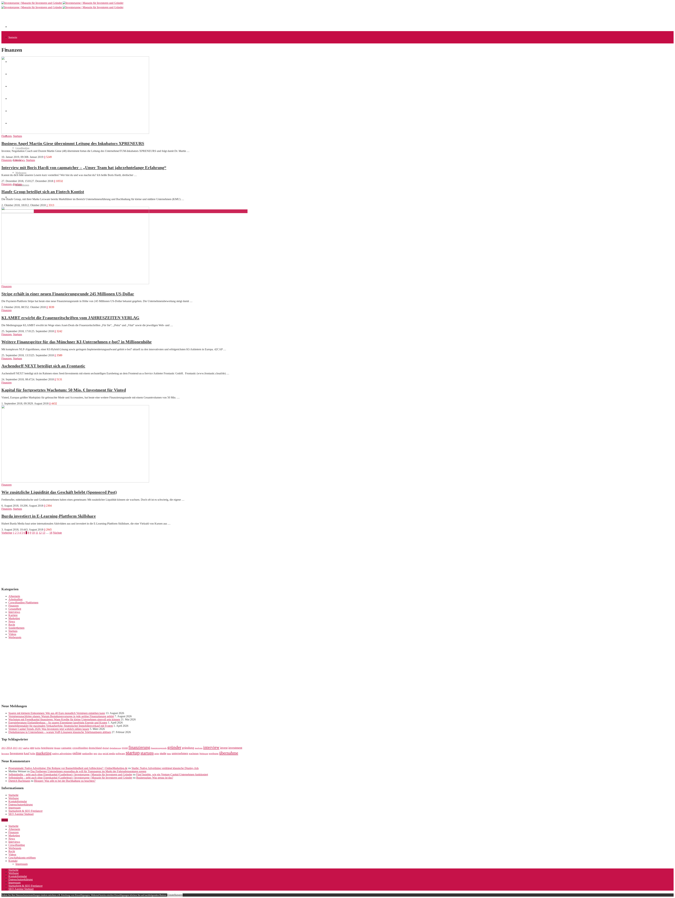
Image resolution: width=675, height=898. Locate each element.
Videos (12, 634)
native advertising (62, 753)
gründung (188, 747)
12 (40, 532)
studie (163, 753)
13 (43, 532)
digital (105, 748)
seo (95, 753)
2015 (15, 748)
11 (37, 532)
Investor (5, 753)
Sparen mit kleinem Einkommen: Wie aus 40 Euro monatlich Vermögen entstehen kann (56, 713)
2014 (9, 747)
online (76, 753)
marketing (44, 753)
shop (100, 753)
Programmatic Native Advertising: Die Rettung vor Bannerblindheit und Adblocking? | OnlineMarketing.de (67, 768)
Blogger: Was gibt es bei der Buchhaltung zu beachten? (64, 780)
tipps (169, 753)
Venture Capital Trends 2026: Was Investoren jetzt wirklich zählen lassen (48, 728)
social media (109, 753)
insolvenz (198, 748)
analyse (26, 748)
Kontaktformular (17, 801)
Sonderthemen (22, 185)
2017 (20, 748)
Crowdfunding (22, 148)
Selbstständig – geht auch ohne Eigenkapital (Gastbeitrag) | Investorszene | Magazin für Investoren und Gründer (70, 774)
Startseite (12, 37)
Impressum (14, 807)
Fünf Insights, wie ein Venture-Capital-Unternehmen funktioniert (172, 774)
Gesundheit (14, 608)
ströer (156, 753)
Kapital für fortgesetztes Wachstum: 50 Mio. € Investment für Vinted (63, 390)
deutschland (95, 747)
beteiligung (47, 747)
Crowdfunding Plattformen (23, 602)
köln (32, 753)
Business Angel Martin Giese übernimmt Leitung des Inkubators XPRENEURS (72, 143)
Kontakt (12, 860)
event (125, 747)
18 (50, 532)
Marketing (14, 618)
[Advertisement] (72, 20)
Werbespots (20, 172)
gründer (174, 747)
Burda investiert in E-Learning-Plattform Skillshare (48, 516)
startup (133, 752)
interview (211, 747)
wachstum (194, 753)
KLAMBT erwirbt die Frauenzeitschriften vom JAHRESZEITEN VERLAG (70, 317)
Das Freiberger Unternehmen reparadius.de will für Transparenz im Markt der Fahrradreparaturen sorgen (88, 771)
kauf (27, 753)
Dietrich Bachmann (19, 780)
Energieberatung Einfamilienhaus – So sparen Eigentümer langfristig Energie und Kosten (57, 722)
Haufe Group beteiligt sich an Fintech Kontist (42, 191)
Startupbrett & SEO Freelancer (25, 810)
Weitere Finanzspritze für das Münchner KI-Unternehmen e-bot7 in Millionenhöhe (76, 342)
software (120, 753)
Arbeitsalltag (15, 599)
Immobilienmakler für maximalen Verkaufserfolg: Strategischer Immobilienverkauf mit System (60, 725)
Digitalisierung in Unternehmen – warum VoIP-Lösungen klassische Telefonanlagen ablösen (59, 732)
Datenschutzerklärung (20, 804)
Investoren (16, 753)
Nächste (57, 532)
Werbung (13, 798)
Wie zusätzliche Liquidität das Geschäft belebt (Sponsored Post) (59, 492)
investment (235, 747)
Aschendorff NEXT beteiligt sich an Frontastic (43, 366)
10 (33, 532)
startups (147, 752)
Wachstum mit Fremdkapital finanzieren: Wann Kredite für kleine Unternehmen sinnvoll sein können (64, 719)
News (11, 621)
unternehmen (180, 753)
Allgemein (14, 596)
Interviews (19, 160)
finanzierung (139, 747)
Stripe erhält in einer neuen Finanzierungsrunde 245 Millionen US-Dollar (67, 294)
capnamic (66, 747)
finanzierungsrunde (159, 748)
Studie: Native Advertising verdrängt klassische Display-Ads (165, 768)
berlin (37, 748)
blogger (57, 748)
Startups (17, 136)
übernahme (228, 753)
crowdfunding (80, 747)
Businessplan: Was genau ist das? (154, 777)
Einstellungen (174, 894)
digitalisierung (115, 748)
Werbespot (203, 753)
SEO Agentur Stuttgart (21, 814)
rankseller (87, 753)
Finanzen (6, 136)
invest (224, 747)
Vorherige (6, 532)
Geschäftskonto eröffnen (20, 197)
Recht (11, 624)
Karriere (13, 615)
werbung (213, 753)
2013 (3, 748)
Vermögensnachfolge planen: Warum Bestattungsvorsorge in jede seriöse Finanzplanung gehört (61, 716)
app (32, 747)
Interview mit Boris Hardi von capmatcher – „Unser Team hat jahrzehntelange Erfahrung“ (83, 167)
